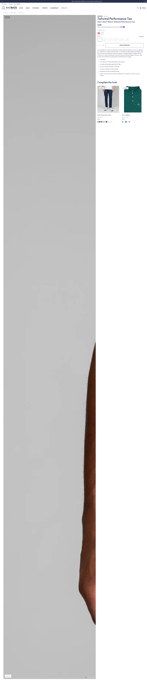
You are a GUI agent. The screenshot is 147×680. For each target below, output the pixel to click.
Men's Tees (21, 12)
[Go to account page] (140, 8)
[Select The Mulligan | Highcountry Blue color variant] (129, 122)
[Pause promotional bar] (146, 1)
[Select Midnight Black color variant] (106, 122)
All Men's (5, 12)
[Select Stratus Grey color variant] (108, 122)
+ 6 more (110, 121)
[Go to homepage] (9, 8)
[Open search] (138, 8)
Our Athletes (17, 4)
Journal (10, 4)
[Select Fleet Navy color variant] (98, 122)
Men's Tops (13, 12)
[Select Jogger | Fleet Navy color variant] (101, 122)
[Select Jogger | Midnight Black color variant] (99, 122)
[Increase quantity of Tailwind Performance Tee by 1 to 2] (103, 45)
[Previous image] (6, 676)
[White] (102, 33)
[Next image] (9, 676)
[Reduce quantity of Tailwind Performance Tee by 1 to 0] (98, 45)
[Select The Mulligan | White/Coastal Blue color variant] (124, 122)
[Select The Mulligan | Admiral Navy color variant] (126, 122)
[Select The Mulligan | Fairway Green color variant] (122, 122)
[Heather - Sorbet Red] (98, 33)
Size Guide (141, 36)
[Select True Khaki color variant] (105, 122)
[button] (102, 16)
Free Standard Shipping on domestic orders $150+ (73, 1)
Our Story (4, 4)
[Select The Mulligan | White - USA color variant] (127, 122)
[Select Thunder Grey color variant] (103, 122)
